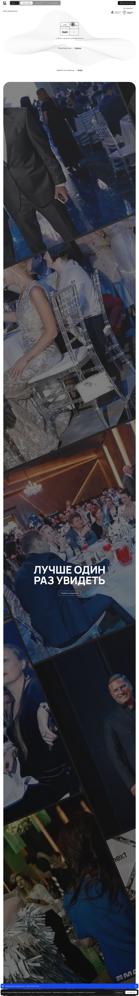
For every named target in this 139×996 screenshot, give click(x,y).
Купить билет (39, 3)
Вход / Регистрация (128, 3)
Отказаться (119, 992)
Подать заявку (26, 3)
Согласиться (131, 992)
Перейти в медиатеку (69, 593)
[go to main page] (6, 3)
